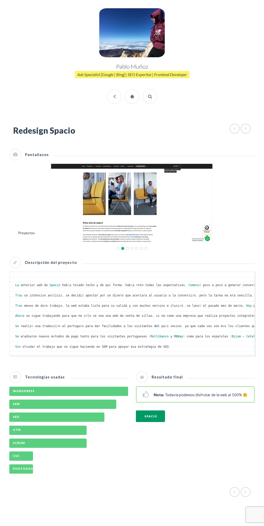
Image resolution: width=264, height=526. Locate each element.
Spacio (150, 416)
